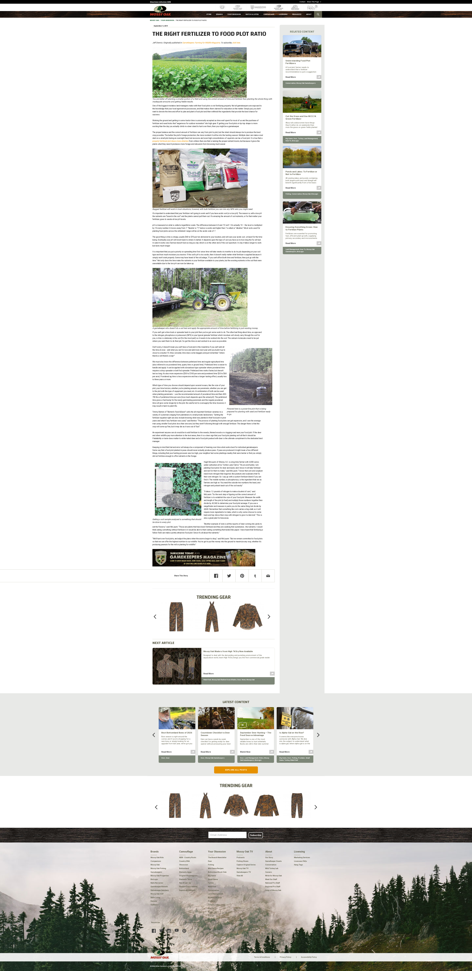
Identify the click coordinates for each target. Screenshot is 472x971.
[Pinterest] (242, 576)
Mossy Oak (154, 20)
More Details (176, 620)
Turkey (300, 138)
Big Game (289, 138)
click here (236, 43)
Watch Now (245, 752)
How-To (288, 141)
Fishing (288, 194)
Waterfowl (207, 680)
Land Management (311, 138)
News (244, 680)
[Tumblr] (255, 576)
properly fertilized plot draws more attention (170, 141)
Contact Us (189, 922)
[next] (267, 616)
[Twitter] (229, 576)
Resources (155, 922)
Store (172, 922)
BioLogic (295, 141)
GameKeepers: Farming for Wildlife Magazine (201, 43)
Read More (208, 673)
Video (261, 758)
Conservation (291, 83)
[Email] (268, 576)
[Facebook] (216, 576)
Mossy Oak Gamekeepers (306, 83)
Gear (239, 680)
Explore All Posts (236, 770)
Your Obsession (167, 20)
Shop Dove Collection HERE (160, 2)
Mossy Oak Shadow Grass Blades (224, 680)
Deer (295, 138)
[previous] (157, 616)
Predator (301, 758)
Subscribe (255, 835)
